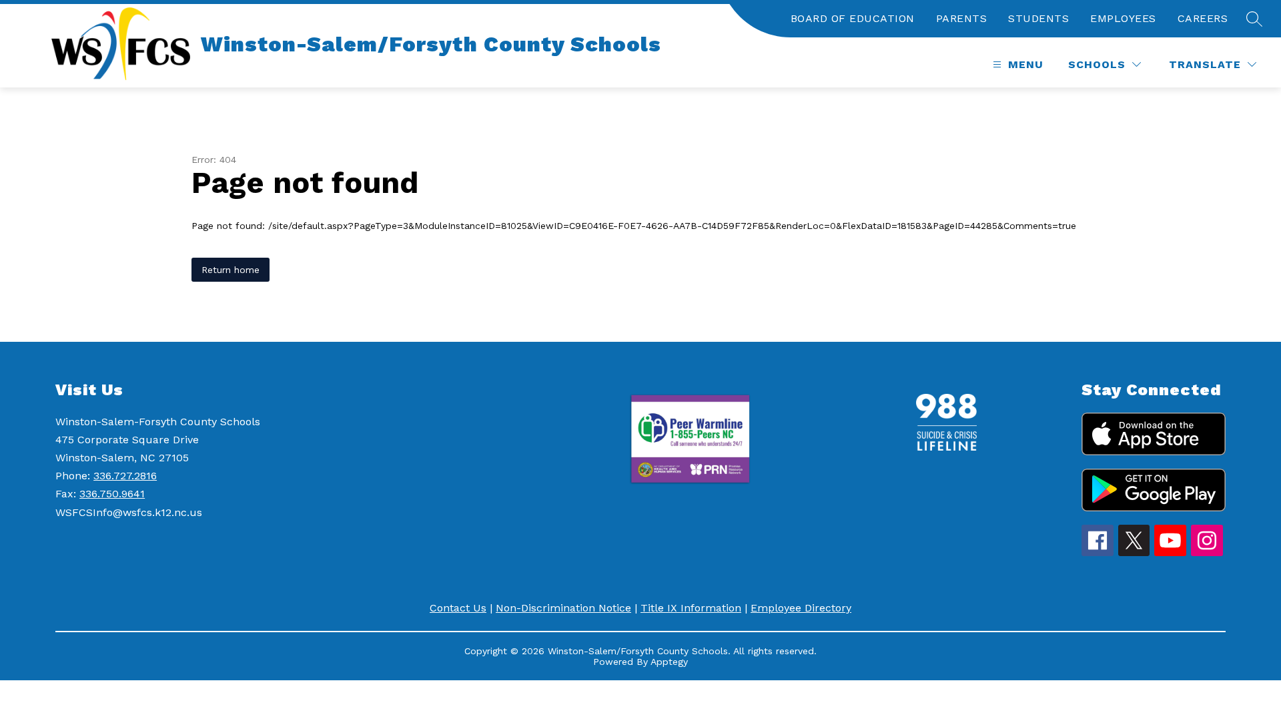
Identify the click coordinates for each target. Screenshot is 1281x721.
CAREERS (1203, 18)
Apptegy (669, 661)
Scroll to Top (1221, 687)
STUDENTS (1038, 18)
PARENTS (961, 18)
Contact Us (458, 608)
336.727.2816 (125, 475)
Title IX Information (690, 608)
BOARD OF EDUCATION (853, 18)
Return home (230, 269)
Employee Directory (801, 608)
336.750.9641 (112, 493)
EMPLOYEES (1123, 18)
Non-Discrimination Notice (563, 608)
